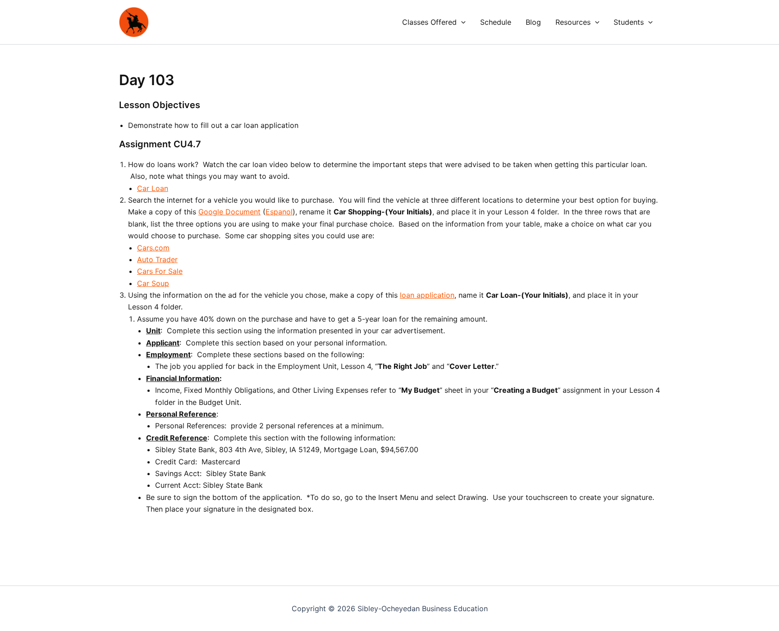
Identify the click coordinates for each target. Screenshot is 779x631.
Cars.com (153, 247)
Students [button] (629, 22)
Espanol (279, 211)
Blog (533, 22)
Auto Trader (157, 259)
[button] (461, 22)
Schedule (495, 22)
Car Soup (153, 283)
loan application (427, 295)
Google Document (229, 211)
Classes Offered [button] (429, 22)
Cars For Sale (160, 271)
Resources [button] (573, 22)
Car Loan (152, 188)
